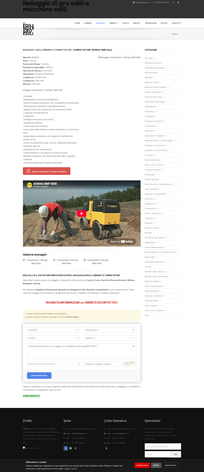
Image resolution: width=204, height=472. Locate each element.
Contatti (176, 23)
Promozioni (151, 23)
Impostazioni (170, 465)
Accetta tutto (142, 465)
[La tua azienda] (53, 330)
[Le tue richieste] (81, 350)
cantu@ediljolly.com (120, 433)
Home (77, 23)
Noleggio (100, 23)
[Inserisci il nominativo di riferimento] (110, 330)
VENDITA (113, 23)
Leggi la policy (70, 468)
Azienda (88, 23)
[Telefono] (110, 338)
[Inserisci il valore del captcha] (110, 364)
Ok (175, 454)
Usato (126, 23)
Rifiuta (156, 465)
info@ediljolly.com (79, 433)
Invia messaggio (39, 376)
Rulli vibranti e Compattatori (53, 50)
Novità (164, 23)
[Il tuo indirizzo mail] (53, 338)
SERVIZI (136, 23)
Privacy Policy (72, 317)
